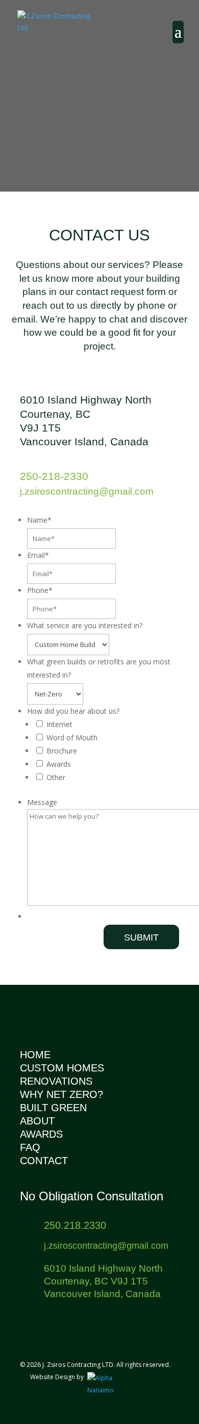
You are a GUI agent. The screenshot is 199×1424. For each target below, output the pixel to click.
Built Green (53, 1107)
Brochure (61, 751)
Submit (141, 937)
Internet (59, 724)
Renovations (56, 1081)
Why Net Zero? (61, 1094)
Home (35, 1054)
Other (55, 777)
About (37, 1120)
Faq (30, 1147)
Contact (44, 1160)
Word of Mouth (71, 737)
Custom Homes (62, 1067)
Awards (58, 764)
